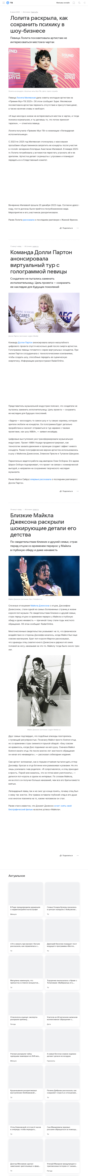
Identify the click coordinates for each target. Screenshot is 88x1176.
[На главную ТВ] (11, 2)
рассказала (29, 220)
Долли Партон (25, 342)
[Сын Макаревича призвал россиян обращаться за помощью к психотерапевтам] (62, 1119)
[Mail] (7, 2)
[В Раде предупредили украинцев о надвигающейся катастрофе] (25, 899)
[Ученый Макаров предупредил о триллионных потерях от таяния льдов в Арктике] (62, 1156)
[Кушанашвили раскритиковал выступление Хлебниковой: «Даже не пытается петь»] (25, 1083)
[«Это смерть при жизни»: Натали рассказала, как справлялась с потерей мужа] (25, 936)
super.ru (35, 246)
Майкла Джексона (39, 605)
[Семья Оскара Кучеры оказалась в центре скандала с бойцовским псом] (62, 899)
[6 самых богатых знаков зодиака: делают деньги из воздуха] (62, 1046)
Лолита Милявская (26, 97)
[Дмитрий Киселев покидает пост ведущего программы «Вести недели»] (62, 936)
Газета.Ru (34, 12)
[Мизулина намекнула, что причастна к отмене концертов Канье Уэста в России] (25, 973)
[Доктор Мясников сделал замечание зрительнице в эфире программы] (25, 1156)
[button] (44, 68)
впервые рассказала (40, 479)
